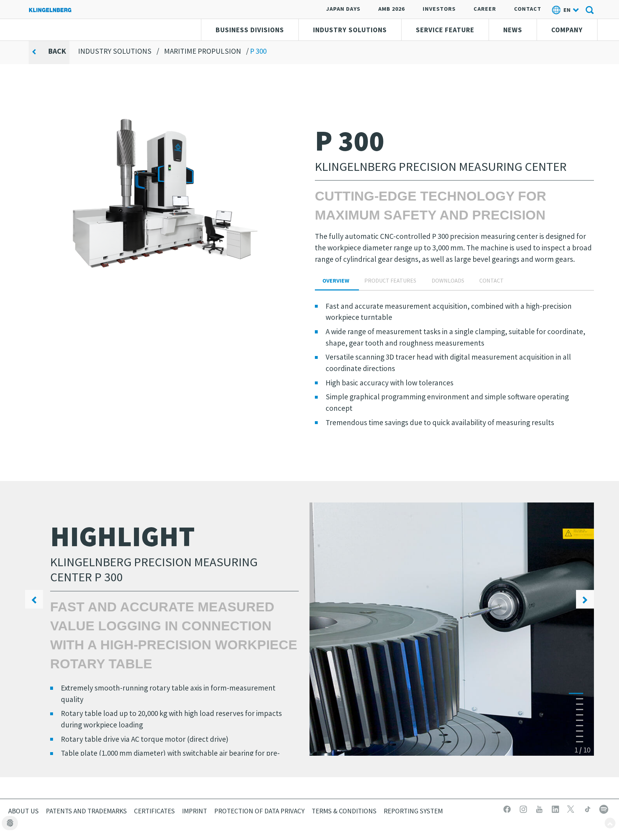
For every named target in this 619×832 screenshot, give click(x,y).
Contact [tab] (491, 280)
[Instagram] (524, 808)
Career (485, 8)
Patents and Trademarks (86, 811)
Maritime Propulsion (202, 51)
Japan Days (343, 8)
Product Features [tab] (390, 280)
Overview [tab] (335, 280)
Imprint (194, 811)
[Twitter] (572, 808)
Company (567, 29)
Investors (439, 8)
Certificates (154, 811)
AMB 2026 (391, 8)
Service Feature (445, 29)
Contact (527, 8)
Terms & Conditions (344, 811)
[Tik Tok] (588, 808)
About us (23, 811)
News (512, 29)
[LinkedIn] (556, 808)
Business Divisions (250, 29)
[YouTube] (540, 808)
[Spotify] (603, 808)
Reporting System (413, 811)
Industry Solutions (350, 29)
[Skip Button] (610, 823)
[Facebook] (508, 808)
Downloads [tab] (448, 280)
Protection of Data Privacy (259, 811)
